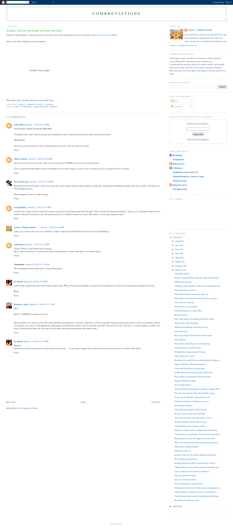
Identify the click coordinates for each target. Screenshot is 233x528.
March (178, 261)
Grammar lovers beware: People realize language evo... (198, 487)
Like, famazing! (181, 331)
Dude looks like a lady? (185, 355)
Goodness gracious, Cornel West (188, 310)
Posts (175, 101)
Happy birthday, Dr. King (185, 380)
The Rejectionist (180, 188)
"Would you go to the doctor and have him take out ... (197, 467)
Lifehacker (178, 167)
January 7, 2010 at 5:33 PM (39, 207)
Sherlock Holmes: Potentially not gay (191, 421)
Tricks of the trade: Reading (186, 323)
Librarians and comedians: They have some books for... (198, 285)
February (179, 265)
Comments (178, 106)
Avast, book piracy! (183, 384)
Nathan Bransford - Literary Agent (188, 176)
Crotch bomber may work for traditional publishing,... (197, 496)
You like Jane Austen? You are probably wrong (195, 393)
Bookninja (177, 155)
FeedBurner (204, 139)
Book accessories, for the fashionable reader (193, 335)
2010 (175, 237)
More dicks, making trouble (186, 446)
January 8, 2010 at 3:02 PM (35, 281)
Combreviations (116, 13)
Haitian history (181, 314)
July (177, 245)
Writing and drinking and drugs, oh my (191, 327)
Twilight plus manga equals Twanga (190, 351)
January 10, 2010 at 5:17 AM (41, 304)
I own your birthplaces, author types (190, 368)
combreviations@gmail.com (214, 41)
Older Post (155, 402)
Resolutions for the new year (187, 500)
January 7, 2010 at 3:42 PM (37, 124)
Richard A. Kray (21, 304)
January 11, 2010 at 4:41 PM (36, 341)
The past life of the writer (185, 475)
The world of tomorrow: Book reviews (191, 409)
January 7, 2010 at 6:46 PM (52, 227)
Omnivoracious (180, 180)
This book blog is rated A (185, 290)
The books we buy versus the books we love (193, 417)
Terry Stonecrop (21, 181)
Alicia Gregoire (21, 158)
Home (83, 402)
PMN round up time (183, 281)
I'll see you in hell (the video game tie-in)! (192, 397)
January (178, 269)
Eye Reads (18, 281)
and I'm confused (23, 107)
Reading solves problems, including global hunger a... (198, 360)
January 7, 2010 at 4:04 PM (40, 158)
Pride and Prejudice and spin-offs (189, 483)
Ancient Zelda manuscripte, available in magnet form (197, 388)
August (178, 241)
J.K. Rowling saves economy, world (190, 426)
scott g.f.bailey (20, 207)
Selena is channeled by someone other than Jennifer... (197, 277)
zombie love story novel (101, 34)
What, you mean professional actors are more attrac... (197, 442)
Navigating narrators (183, 405)
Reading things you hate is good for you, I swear (195, 463)
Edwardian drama (182, 273)
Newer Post (11, 402)
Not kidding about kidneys (186, 458)
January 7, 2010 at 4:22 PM (41, 181)
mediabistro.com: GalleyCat (185, 172)
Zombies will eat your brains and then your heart (195, 454)
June (177, 249)
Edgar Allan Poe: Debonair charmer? (190, 364)
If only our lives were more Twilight (190, 413)
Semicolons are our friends (186, 306)
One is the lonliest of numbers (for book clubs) (194, 318)
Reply (16, 149)
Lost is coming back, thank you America (192, 471)
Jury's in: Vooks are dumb (185, 479)
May (177, 253)
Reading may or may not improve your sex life (194, 438)
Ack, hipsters (180, 339)
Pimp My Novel (216, 34)
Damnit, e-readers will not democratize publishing (196, 430)
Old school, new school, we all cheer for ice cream (196, 298)
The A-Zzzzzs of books (184, 302)
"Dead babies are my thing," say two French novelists (197, 434)
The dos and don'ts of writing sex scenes (192, 401)
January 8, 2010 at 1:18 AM (37, 264)
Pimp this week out (183, 450)
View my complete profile (183, 45)
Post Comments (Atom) (28, 408)
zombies (54, 107)
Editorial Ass (178, 163)
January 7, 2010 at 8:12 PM (37, 244)
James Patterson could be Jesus (188, 347)
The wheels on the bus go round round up (192, 343)
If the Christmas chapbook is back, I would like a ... (196, 491)
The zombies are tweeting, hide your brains (193, 376)
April (177, 257)
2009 (175, 506)
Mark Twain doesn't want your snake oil (191, 294)
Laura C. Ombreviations (25, 227)
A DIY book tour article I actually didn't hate (194, 372)
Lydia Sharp (19, 124)
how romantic (41, 107)
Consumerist (178, 159)
